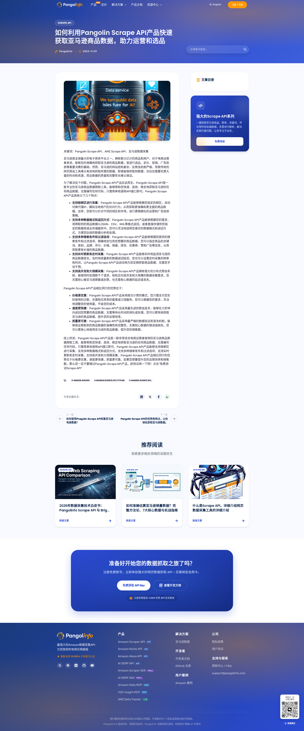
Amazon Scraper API (134, 641)
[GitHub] (84, 665)
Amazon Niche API (133, 649)
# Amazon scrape (81, 380)
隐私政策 (217, 641)
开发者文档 (182, 658)
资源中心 (153, 4)
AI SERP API (128, 663)
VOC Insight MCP (132, 692)
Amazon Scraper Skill (135, 670)
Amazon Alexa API (132, 656)
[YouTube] (92, 665)
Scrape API (64, 23)
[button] (237, 4)
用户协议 (217, 649)
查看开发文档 (172, 585)
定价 (104, 4)
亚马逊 (68, 158)
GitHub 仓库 (183, 666)
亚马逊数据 (182, 641)
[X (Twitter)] (60, 665)
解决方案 (117, 4)
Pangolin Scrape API (88, 151)
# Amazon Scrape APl (140, 380)
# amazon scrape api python (109, 380)
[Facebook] (68, 665)
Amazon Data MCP (133, 685)
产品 (93, 4)
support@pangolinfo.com (228, 673)
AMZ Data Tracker (132, 699)
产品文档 (136, 4)
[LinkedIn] (76, 665)
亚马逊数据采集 (139, 151)
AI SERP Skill (130, 677)
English (217, 4)
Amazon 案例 (184, 683)
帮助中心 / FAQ (221, 666)
